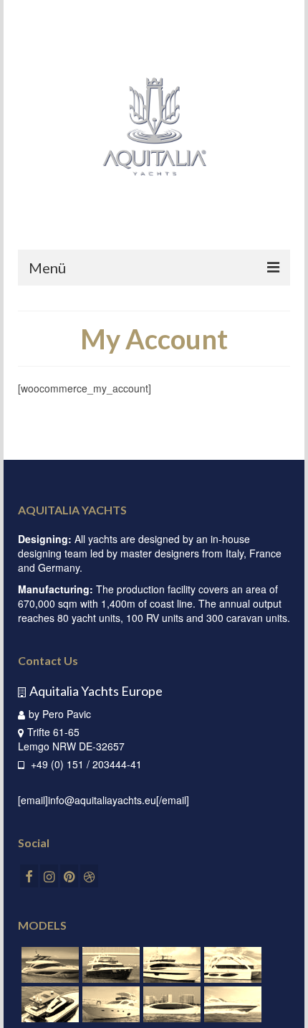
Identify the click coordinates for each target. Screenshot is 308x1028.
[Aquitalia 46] (231, 1004)
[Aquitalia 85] (170, 965)
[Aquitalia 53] (170, 1004)
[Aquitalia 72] (231, 965)
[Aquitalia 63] (109, 1004)
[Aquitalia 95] (109, 965)
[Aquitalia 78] (48, 965)
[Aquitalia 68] (48, 1004)
